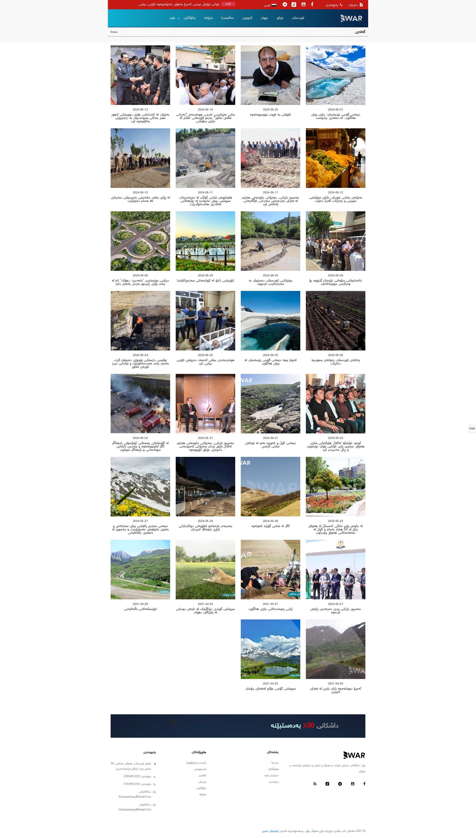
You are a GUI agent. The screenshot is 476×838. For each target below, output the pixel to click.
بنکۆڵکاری (190, 18)
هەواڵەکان (273, 769)
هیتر (172, 18)
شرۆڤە (208, 18)
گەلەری (202, 776)
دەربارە (354, 5)
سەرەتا (114, 32)
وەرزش (202, 782)
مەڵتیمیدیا (227, 18)
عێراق (280, 18)
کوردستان (298, 18)
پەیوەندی (332, 5)
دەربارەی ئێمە (271, 776)
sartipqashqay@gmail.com (135, 797)
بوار (307, 831)
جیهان (264, 18)
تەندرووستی (200, 769)
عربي (268, 5)
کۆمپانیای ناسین (270, 831)
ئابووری (247, 18)
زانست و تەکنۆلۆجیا (196, 763)
